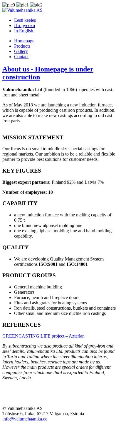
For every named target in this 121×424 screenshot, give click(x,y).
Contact (21, 56)
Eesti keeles (25, 20)
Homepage (24, 40)
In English (23, 30)
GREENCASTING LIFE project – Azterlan (43, 335)
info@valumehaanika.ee (24, 418)
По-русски (24, 25)
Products (22, 46)
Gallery (21, 51)
